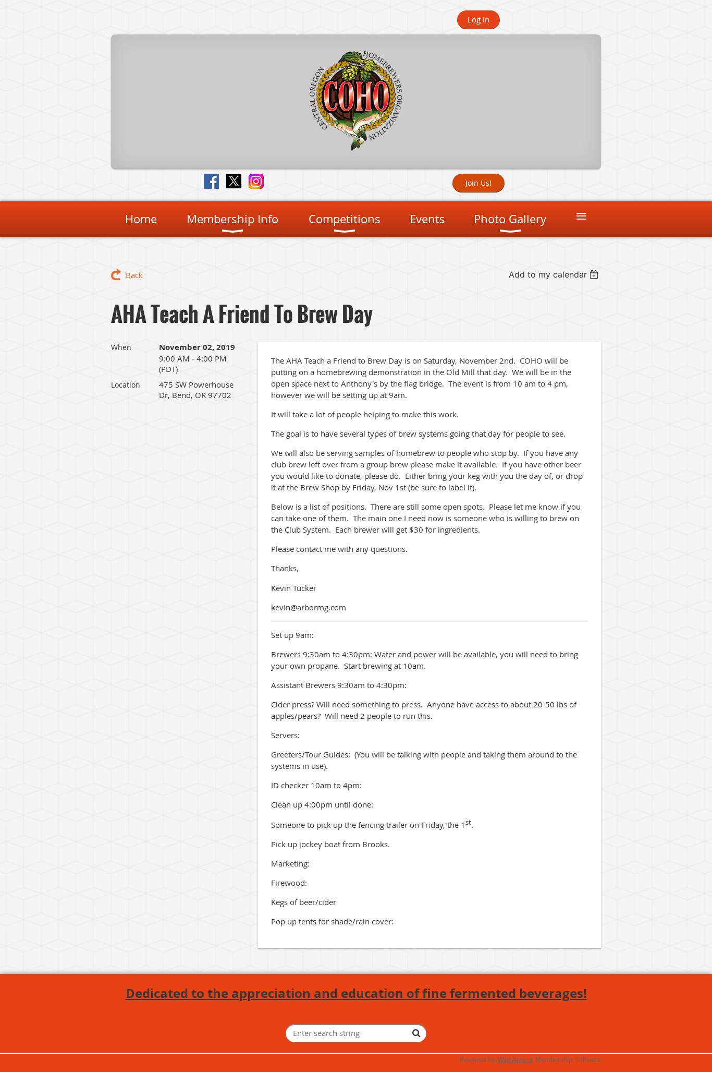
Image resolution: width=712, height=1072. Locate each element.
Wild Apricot (515, 1060)
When (121, 347)
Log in (478, 19)
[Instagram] (256, 181)
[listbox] (555, 274)
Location (125, 385)
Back (134, 275)
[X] (233, 181)
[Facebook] (211, 181)
